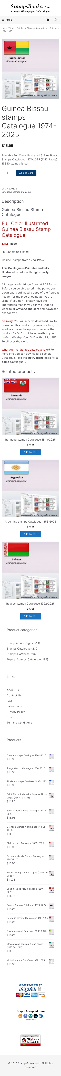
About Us (13, 690)
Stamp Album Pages (20, 643)
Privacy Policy (16, 711)
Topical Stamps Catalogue (24, 659)
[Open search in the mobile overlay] (56, 20)
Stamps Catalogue (17, 28)
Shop (10, 717)
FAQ (9, 701)
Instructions (14, 706)
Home (4, 28)
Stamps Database (18, 654)
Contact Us (14, 695)
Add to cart (26, 172)
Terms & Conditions (19, 722)
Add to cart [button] (30, 452)
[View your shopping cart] (48, 20)
